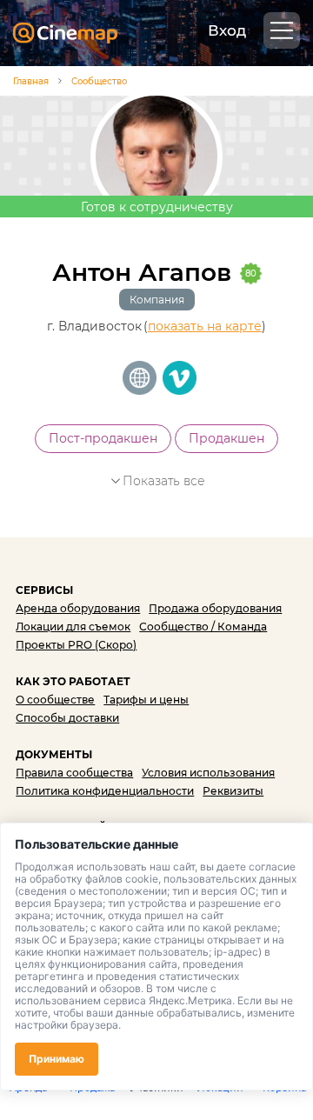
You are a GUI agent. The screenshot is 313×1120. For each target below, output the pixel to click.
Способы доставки (67, 717)
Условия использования (208, 772)
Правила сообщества (74, 772)
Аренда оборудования (78, 608)
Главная (31, 82)
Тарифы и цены (146, 699)
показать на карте (205, 326)
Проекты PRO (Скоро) (76, 644)
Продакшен (226, 438)
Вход (227, 30)
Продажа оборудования (215, 608)
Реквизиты (233, 790)
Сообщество (99, 81)
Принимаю (56, 1058)
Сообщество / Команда (203, 626)
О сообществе (55, 699)
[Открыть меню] (281, 30)
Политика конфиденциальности (105, 790)
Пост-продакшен (103, 438)
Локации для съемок (73, 626)
